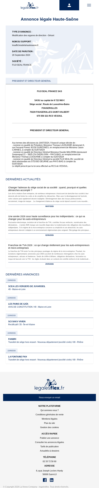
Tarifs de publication (49, 446)
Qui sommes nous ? (49, 410)
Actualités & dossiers (49, 451)
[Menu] (89, 5)
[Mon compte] (69, 5)
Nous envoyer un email (49, 397)
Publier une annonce (49, 438)
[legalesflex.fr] (29, 5)
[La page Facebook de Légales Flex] (46, 481)
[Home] (49, 384)
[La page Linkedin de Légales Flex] (53, 481)
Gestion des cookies (49, 427)
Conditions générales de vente (50, 414)
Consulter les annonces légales (49, 442)
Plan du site (49, 423)
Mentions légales (49, 419)
